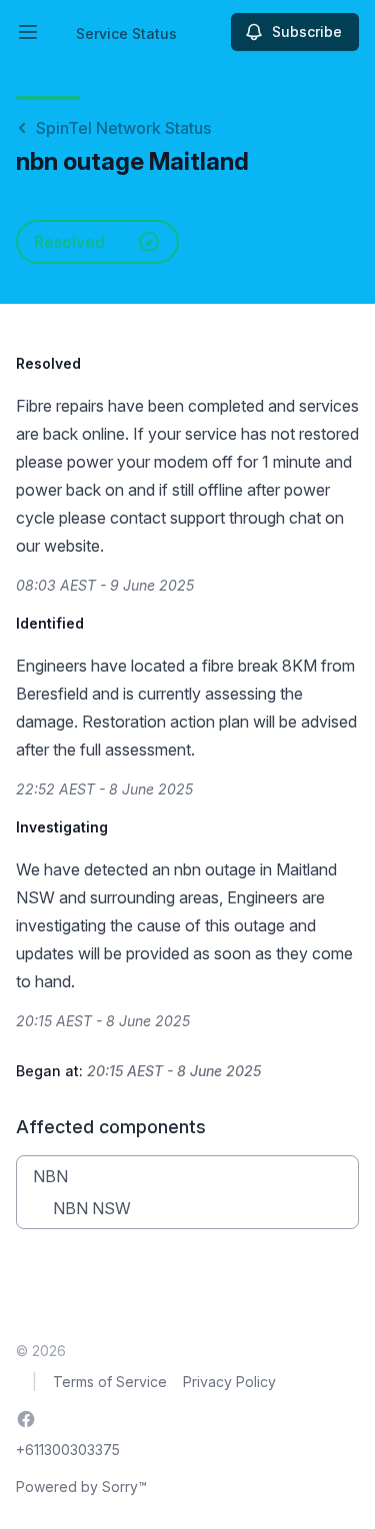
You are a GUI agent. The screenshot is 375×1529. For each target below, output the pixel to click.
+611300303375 (68, 1449)
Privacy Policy (229, 1381)
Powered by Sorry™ (81, 1486)
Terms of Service (110, 1381)
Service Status (126, 33)
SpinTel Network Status (123, 128)
